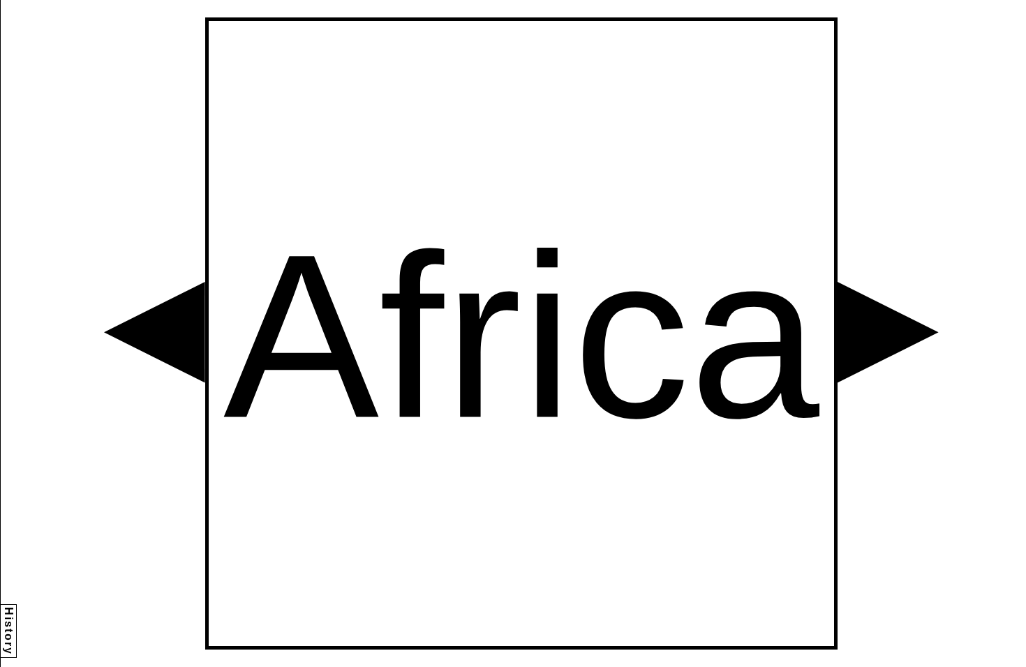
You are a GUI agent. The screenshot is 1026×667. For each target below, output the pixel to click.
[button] (154, 332)
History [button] (9, 631)
